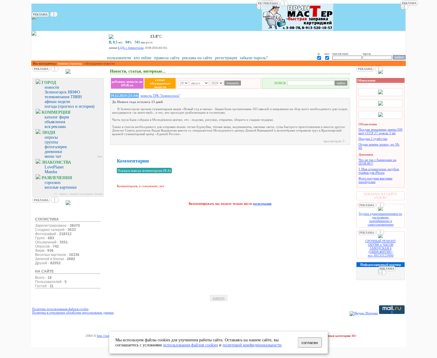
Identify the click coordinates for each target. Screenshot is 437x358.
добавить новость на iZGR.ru (127, 83)
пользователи (119, 58)
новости (52, 87)
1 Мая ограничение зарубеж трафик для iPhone (379, 170)
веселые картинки (61, 187)
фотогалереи (56, 147)
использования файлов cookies (190, 345)
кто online (142, 58)
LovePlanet (54, 167)
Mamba (51, 172)
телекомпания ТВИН (63, 97)
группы (51, 142)
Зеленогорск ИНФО (62, 92)
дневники (53, 151)
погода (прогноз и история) (70, 106)
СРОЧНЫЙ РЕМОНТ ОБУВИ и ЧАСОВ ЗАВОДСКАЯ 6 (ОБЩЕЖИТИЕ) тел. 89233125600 (380, 248)
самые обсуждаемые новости (160, 83)
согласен (309, 342)
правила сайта (166, 58)
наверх (219, 298)
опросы (51, 137)
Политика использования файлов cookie (60, 309)
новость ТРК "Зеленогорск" (160, 95)
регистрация (226, 58)
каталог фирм (57, 117)
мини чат (53, 156)
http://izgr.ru (105, 335)
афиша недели (57, 101)
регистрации (262, 203)
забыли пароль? (254, 58)
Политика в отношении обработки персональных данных (73, 312)
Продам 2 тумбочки (373, 138)
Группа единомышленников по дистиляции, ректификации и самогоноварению (380, 219)
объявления (55, 122)
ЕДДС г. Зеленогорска (131, 47)
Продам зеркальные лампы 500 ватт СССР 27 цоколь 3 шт (381, 131)
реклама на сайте (197, 58)
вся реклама (55, 126)
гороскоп (53, 182)
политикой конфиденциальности (252, 345)
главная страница (70, 63)
